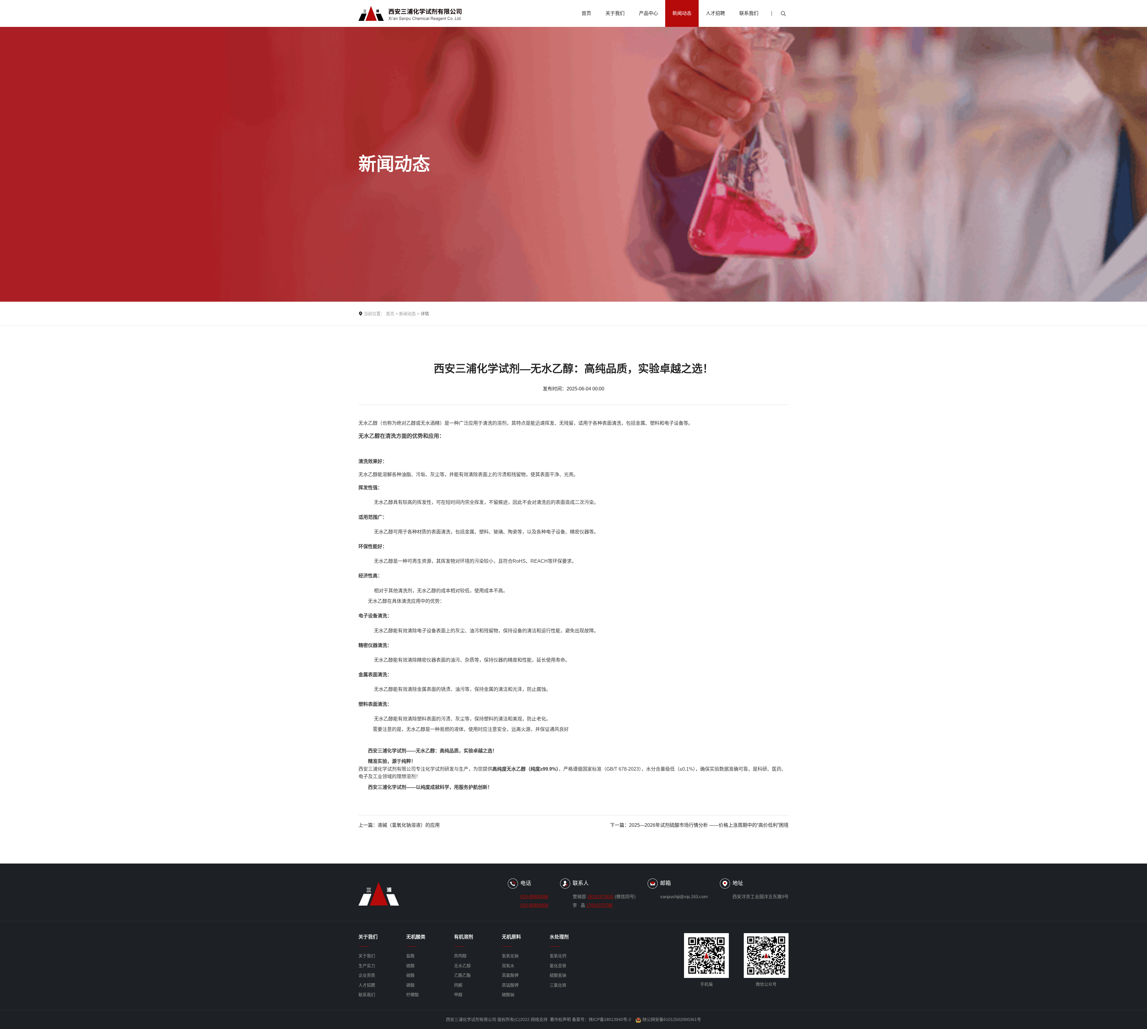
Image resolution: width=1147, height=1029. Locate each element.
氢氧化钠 (510, 955)
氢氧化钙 (558, 955)
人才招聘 (715, 13)
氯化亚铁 (558, 965)
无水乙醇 (462, 965)
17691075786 (599, 905)
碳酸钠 (508, 994)
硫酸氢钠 (558, 975)
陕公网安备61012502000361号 (671, 1019)
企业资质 (366, 975)
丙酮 (458, 985)
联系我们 (748, 13)
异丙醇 (460, 955)
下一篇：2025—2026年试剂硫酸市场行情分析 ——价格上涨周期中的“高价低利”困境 (699, 825)
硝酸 (410, 975)
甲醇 (458, 994)
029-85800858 (534, 905)
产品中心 (648, 13)
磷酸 (410, 985)
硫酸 (410, 965)
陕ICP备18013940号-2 (610, 1019)
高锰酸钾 (510, 985)
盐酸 (410, 955)
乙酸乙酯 (462, 975)
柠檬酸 (412, 994)
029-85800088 (534, 896)
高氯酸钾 (510, 975)
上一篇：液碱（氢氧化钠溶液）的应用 (399, 825)
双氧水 (508, 965)
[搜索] (783, 13)
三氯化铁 (558, 985)
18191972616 (600, 896)
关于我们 (615, 13)
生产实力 (366, 965)
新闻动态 (681, 13)
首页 (586, 13)
